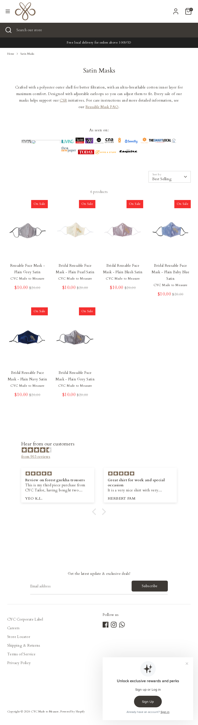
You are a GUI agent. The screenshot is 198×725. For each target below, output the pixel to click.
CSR (63, 100)
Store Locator (18, 636)
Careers (13, 628)
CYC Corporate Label (25, 619)
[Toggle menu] (8, 11)
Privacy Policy (19, 662)
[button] (95, 511)
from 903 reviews (35, 456)
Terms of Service (21, 654)
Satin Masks (27, 54)
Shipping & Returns (23, 645)
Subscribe (149, 586)
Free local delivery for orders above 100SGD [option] (99, 42)
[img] (101, 450)
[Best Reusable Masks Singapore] (131, 142)
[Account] (176, 9)
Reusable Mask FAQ (101, 106)
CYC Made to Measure (45, 711)
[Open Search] (8, 30)
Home (10, 54)
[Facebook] (105, 625)
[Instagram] (114, 625)
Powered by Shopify (72, 711)
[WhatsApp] (122, 625)
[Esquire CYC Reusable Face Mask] (128, 153)
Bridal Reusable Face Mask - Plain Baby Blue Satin (170, 272)
